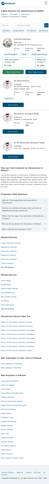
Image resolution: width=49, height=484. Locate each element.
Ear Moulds (5, 301)
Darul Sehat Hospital (8, 409)
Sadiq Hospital (6, 450)
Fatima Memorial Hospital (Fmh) (12, 393)
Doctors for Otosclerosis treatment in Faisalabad (18, 338)
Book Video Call (13, 72)
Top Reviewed (43, 31)
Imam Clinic (5, 433)
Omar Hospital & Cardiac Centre (12, 458)
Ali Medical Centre (7, 417)
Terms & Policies (8, 472)
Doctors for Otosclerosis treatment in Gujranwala (18, 342)
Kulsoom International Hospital (11, 401)
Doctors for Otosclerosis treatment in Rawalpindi (18, 334)
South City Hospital (7, 385)
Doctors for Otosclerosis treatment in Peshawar (17, 346)
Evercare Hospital (7, 442)
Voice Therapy (6, 280)
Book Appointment (35, 72)
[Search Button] (46, 25)
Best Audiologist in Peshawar (11, 368)
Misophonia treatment (8, 255)
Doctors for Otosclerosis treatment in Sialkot (16, 350)
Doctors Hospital (7, 454)
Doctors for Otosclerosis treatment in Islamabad (18, 330)
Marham (4, 14)
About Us (20, 472)
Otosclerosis (25, 14)
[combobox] (8, 25)
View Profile (13, 105)
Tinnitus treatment (7, 263)
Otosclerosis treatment (9, 259)
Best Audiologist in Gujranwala (11, 364)
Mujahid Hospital (7, 425)
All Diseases (13, 14)
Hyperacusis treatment (9, 247)
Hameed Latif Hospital (8, 421)
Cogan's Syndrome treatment (11, 243)
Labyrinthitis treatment (9, 251)
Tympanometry (6, 284)
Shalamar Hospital (7, 397)
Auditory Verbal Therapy (9, 288)
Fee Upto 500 (31, 31)
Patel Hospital (6, 389)
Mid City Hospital (7, 429)
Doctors (28, 472)
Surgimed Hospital (7, 438)
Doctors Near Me (18, 31)
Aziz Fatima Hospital (8, 446)
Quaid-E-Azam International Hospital (14, 405)
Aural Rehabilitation (8, 293)
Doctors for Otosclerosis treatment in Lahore (16, 322)
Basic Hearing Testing (8, 297)
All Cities (37, 472)
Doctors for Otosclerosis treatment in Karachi (17, 326)
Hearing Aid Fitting (7, 305)
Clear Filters (6, 31)
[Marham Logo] (8, 4)
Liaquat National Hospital (9, 381)
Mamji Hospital (6, 413)
